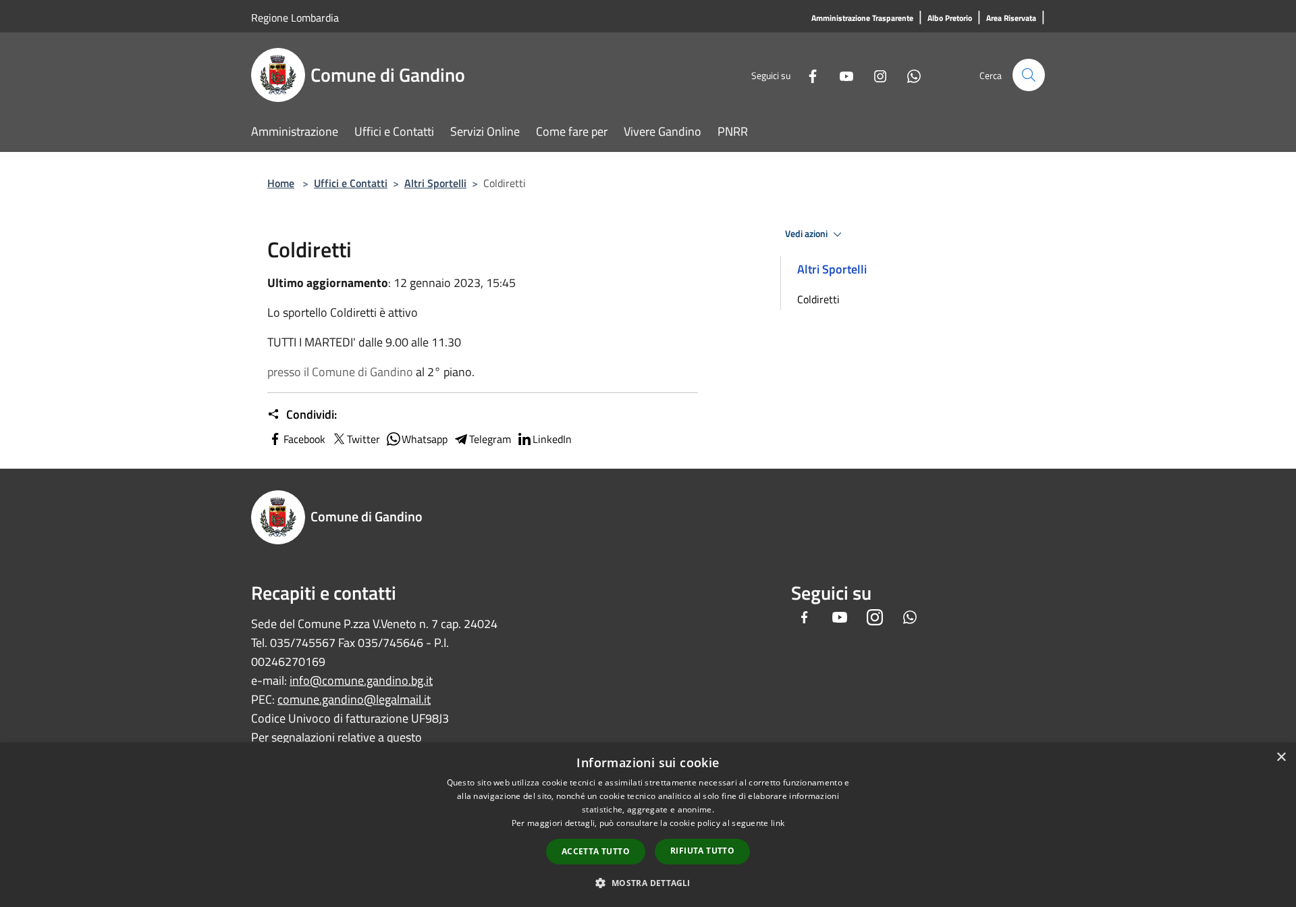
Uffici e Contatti (350, 183)
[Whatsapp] (908, 75)
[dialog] (648, 825)
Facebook (304, 439)
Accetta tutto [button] (596, 851)
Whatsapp (425, 439)
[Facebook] (807, 75)
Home (280, 183)
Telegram (490, 439)
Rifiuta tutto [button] (702, 850)
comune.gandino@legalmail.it (354, 699)
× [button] (1281, 757)
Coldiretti (818, 299)
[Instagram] (874, 75)
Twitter (363, 439)
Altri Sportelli (435, 183)
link (777, 823)
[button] (647, 883)
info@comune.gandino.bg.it (361, 680)
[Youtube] (841, 75)
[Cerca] (1029, 75)
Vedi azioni (807, 233)
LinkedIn (552, 439)
